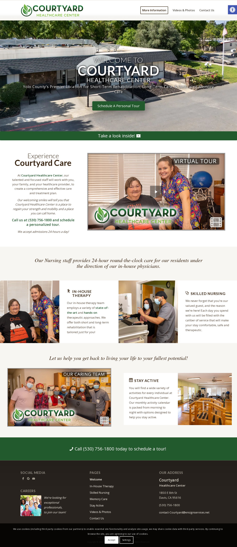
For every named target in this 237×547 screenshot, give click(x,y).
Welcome (96, 479)
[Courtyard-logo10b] (52, 10)
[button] (232, 9)
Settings (126, 539)
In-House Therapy (102, 486)
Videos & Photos (100, 512)
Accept (111, 539)
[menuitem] (154, 10)
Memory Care (98, 499)
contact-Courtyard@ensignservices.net (184, 512)
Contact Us (97, 518)
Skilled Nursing (99, 493)
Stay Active (97, 505)
